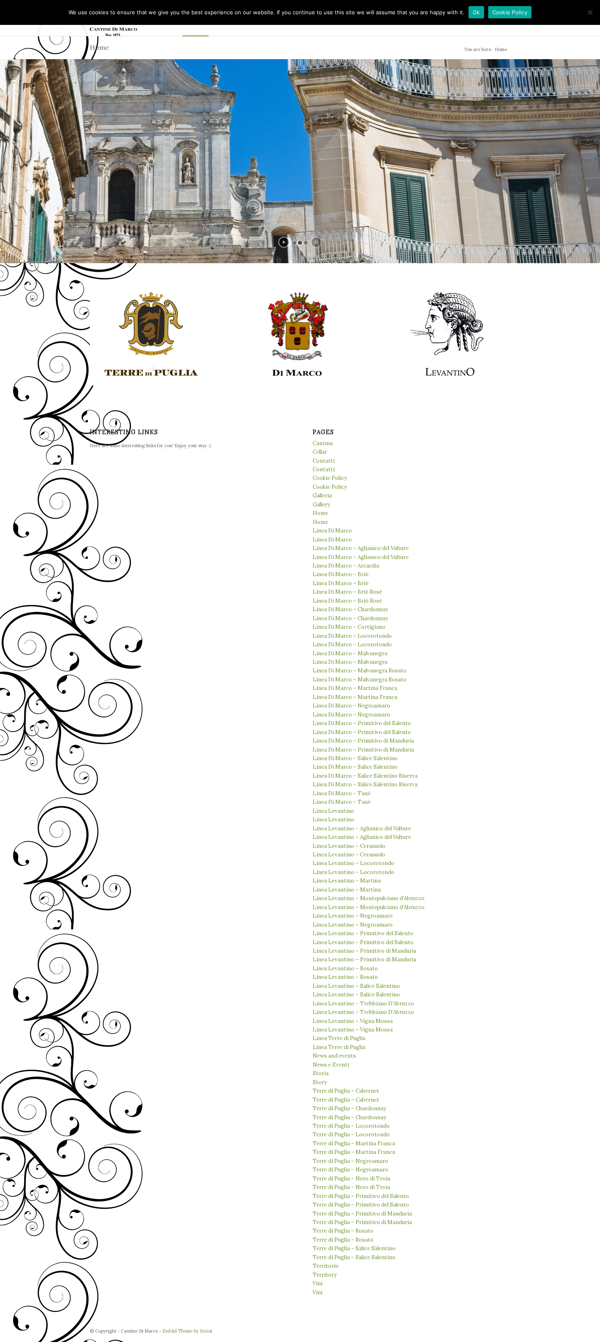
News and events (334, 1055)
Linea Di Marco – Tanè (342, 793)
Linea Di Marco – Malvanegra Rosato (360, 670)
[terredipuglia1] (151, 335)
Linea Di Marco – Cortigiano (349, 626)
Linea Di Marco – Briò (341, 574)
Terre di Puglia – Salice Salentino (354, 1248)
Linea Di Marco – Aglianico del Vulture (361, 548)
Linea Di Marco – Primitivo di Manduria (363, 740)
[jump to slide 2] (300, 243)
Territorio (326, 1265)
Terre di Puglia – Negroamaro (350, 1161)
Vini (317, 1283)
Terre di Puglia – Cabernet (346, 1090)
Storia (321, 1073)
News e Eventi (331, 1064)
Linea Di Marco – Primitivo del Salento (362, 723)
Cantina (323, 443)
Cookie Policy (330, 478)
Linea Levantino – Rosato (345, 968)
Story (320, 1082)
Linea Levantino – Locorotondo (353, 863)
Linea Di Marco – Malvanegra (350, 653)
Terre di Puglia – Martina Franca (354, 1143)
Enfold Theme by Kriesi (187, 1331)
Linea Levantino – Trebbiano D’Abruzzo (363, 1003)
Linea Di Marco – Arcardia (346, 565)
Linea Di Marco (332, 530)
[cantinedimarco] (299, 335)
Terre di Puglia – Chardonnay (349, 1108)
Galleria (322, 495)
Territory (325, 1274)
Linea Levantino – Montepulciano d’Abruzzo (368, 898)
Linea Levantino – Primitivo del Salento (363, 933)
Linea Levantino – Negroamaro (353, 915)
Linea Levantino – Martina (347, 880)
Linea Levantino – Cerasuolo (349, 846)
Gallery (321, 504)
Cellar (320, 451)
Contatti (324, 460)
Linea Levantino (333, 810)
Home (99, 47)
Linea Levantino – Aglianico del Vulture (362, 828)
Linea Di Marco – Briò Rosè (347, 591)
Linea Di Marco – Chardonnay (350, 609)
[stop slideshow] (316, 242)
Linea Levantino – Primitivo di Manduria (364, 950)
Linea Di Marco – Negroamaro (351, 705)
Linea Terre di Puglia (339, 1038)
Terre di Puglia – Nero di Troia (351, 1178)
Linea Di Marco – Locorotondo (352, 635)
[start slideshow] (283, 242)
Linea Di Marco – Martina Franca (355, 688)
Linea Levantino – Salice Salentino (356, 986)
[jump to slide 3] (306, 243)
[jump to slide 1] (294, 243)
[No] (590, 12)
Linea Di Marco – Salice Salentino (355, 758)
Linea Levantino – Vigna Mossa (353, 1021)
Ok (476, 12)
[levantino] (448, 335)
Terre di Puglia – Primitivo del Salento (361, 1196)
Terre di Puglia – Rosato (343, 1230)
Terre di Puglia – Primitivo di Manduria (362, 1213)
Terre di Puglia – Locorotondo (351, 1125)
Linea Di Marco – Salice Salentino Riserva (365, 775)
